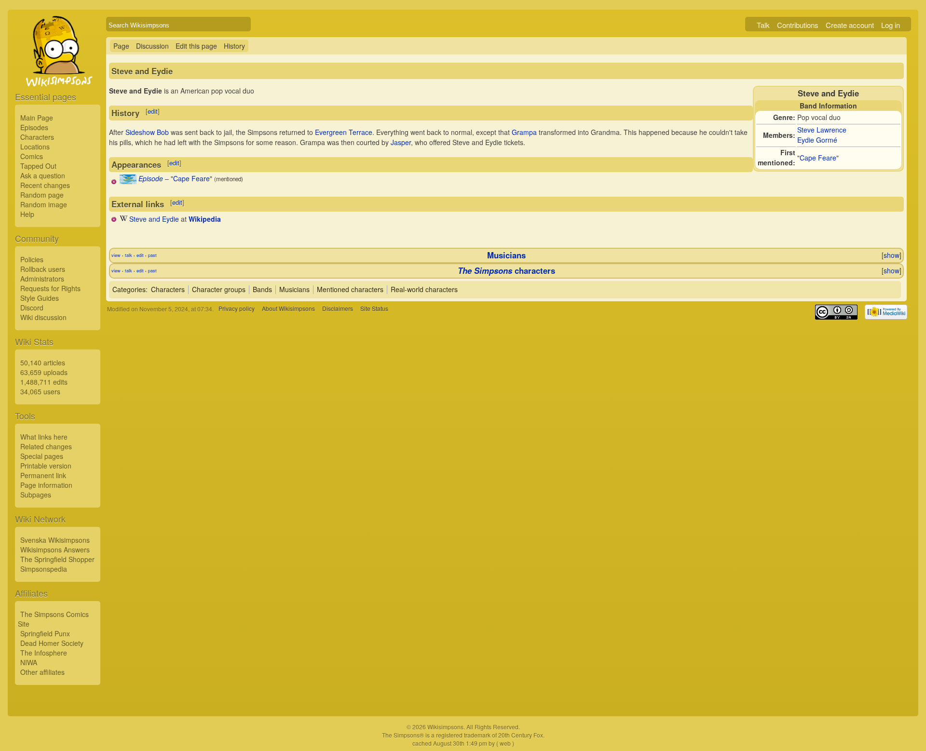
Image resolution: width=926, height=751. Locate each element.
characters (506, 270)
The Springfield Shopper (57, 559)
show (891, 255)
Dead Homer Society (51, 643)
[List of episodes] (128, 181)
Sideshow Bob (147, 132)
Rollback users (42, 269)
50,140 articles (42, 362)
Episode (150, 178)
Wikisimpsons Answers (55, 549)
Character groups (218, 289)
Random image (43, 204)
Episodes (34, 127)
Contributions (797, 25)
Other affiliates (42, 672)
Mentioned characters (350, 289)
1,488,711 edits (44, 382)
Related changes (46, 446)
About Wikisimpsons (288, 309)
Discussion (152, 46)
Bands (262, 289)
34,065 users (40, 391)
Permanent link (43, 475)
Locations (35, 146)
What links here (44, 437)
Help (27, 214)
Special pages (41, 456)
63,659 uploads (44, 372)
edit (153, 111)
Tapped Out (38, 166)
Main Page (36, 117)
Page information (46, 485)
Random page (42, 195)
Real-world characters (424, 289)
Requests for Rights (50, 288)
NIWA (28, 662)
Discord (31, 307)
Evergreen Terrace (343, 132)
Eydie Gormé (817, 140)
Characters (37, 137)
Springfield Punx (45, 633)
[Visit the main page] (57, 73)
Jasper (401, 142)
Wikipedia (205, 219)
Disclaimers (337, 309)
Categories (129, 289)
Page (121, 46)
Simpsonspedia (43, 569)
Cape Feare (818, 157)
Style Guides (39, 298)
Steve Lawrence (821, 129)
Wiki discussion (43, 317)
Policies (31, 259)
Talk (763, 25)
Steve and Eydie (154, 219)
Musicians (506, 255)
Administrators (42, 278)
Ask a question (42, 175)
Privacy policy (236, 309)
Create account (850, 25)
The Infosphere (43, 652)
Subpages (35, 494)
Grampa (524, 132)
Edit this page (196, 46)
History (234, 46)
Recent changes (45, 185)
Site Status (374, 309)
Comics (31, 156)
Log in (890, 25)
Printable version (45, 465)
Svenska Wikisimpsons (55, 540)
